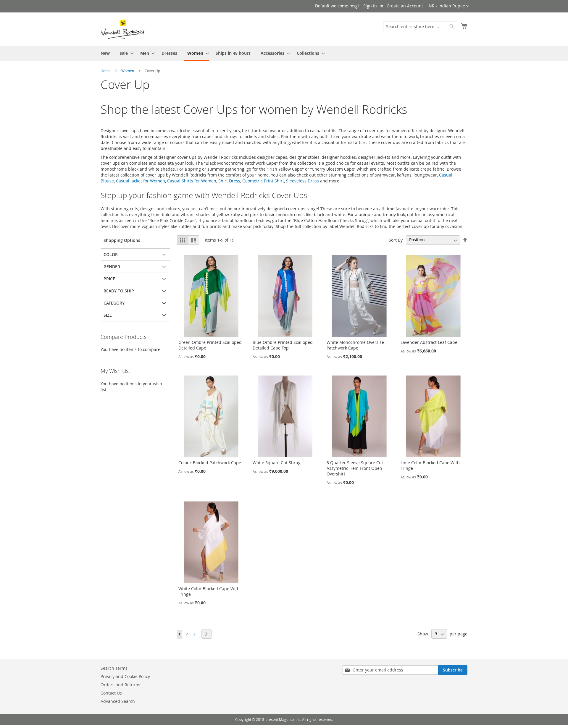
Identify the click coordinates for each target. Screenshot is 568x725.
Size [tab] (108, 315)
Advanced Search (118, 701)
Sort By (396, 239)
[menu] (284, 53)
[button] (448, 6)
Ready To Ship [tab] (119, 291)
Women (127, 70)
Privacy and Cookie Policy (125, 676)
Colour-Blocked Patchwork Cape (209, 462)
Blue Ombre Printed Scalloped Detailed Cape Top (283, 345)
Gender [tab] (112, 266)
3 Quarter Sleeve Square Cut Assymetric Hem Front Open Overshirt (355, 468)
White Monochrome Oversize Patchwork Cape (355, 345)
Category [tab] (114, 303)
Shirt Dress (229, 181)
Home (106, 70)
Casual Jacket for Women (140, 181)
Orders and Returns (120, 684)
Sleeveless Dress (302, 181)
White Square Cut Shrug (277, 462)
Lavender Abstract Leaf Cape (429, 342)
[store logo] (122, 29)
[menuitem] (105, 53)
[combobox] (420, 26)
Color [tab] (111, 254)
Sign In (370, 6)
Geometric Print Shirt (263, 181)
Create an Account (405, 6)
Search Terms (114, 668)
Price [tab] (109, 278)
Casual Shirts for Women (191, 181)
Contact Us (111, 693)
